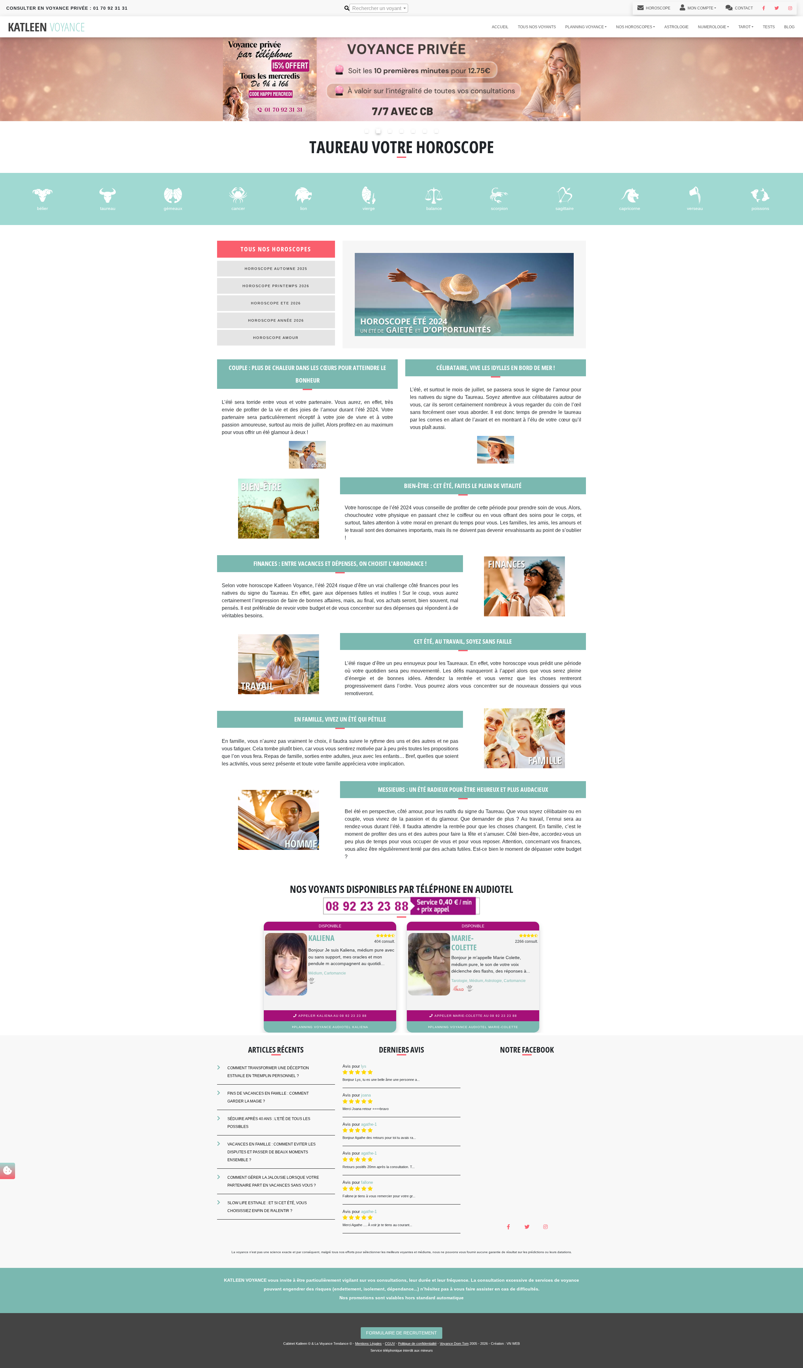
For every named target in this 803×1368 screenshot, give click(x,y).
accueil (500, 27)
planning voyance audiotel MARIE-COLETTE (474, 1027)
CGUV (390, 1343)
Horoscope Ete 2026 (276, 303)
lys (363, 1066)
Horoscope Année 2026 (276, 320)
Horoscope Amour (276, 338)
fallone (367, 1182)
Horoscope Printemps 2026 (275, 286)
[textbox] (379, 8)
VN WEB (513, 1343)
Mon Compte (700, 8)
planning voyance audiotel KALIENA (331, 1027)
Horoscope (657, 8)
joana (366, 1095)
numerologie (712, 27)
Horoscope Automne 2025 (276, 269)
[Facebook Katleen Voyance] (764, 8)
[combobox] (378, 8)
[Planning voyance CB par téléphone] (401, 79)
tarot (744, 27)
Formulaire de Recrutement (401, 1332)
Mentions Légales (368, 1343)
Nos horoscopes (634, 27)
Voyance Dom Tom (454, 1343)
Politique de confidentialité (417, 1343)
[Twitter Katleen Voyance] (777, 8)
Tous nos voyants (537, 27)
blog (789, 27)
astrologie (676, 27)
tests (769, 27)
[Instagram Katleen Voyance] (790, 8)
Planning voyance (584, 27)
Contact (743, 8)
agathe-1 (369, 1124)
